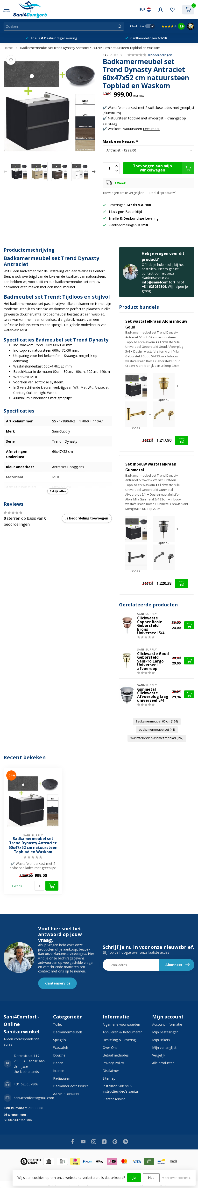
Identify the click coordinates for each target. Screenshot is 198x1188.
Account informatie (167, 1024)
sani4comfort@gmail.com (34, 1098)
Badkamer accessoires (71, 1086)
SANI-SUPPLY (112, 55)
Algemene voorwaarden (121, 1024)
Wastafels (61, 1047)
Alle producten (163, 1063)
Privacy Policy (113, 1063)
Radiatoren (61, 1078)
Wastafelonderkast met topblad (156, 738)
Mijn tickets (161, 1039)
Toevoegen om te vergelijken (123, 193)
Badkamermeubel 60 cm (157, 721)
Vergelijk (158, 1055)
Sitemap (109, 1078)
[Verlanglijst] (172, 9)
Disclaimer (111, 1070)
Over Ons (110, 1047)
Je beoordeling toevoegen (86, 518)
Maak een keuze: (120, 141)
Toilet (57, 1024)
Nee (151, 1177)
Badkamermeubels (68, 1032)
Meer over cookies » (176, 1178)
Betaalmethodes (116, 1055)
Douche (59, 1055)
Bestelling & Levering (119, 1039)
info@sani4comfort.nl (161, 282)
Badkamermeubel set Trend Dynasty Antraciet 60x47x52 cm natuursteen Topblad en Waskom (90, 48)
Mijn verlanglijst (164, 1047)
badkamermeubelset (157, 730)
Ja (134, 1177)
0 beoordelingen (160, 55)
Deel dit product (161, 193)
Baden (58, 1063)
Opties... (164, 400)
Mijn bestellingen (165, 1032)
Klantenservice (57, 983)
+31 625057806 (154, 286)
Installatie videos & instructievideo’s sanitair (121, 1089)
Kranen (58, 1070)
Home (8, 48)
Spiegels (59, 1039)
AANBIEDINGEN (66, 1093)
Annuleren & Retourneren (122, 1032)
